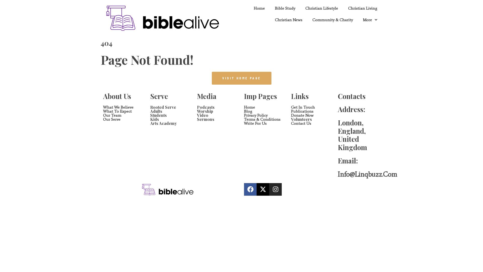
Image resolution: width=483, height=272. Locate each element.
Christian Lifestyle (321, 8)
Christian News (288, 19)
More (367, 19)
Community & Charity (332, 19)
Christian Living (362, 8)
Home (259, 8)
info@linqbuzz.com (367, 174)
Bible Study (285, 8)
